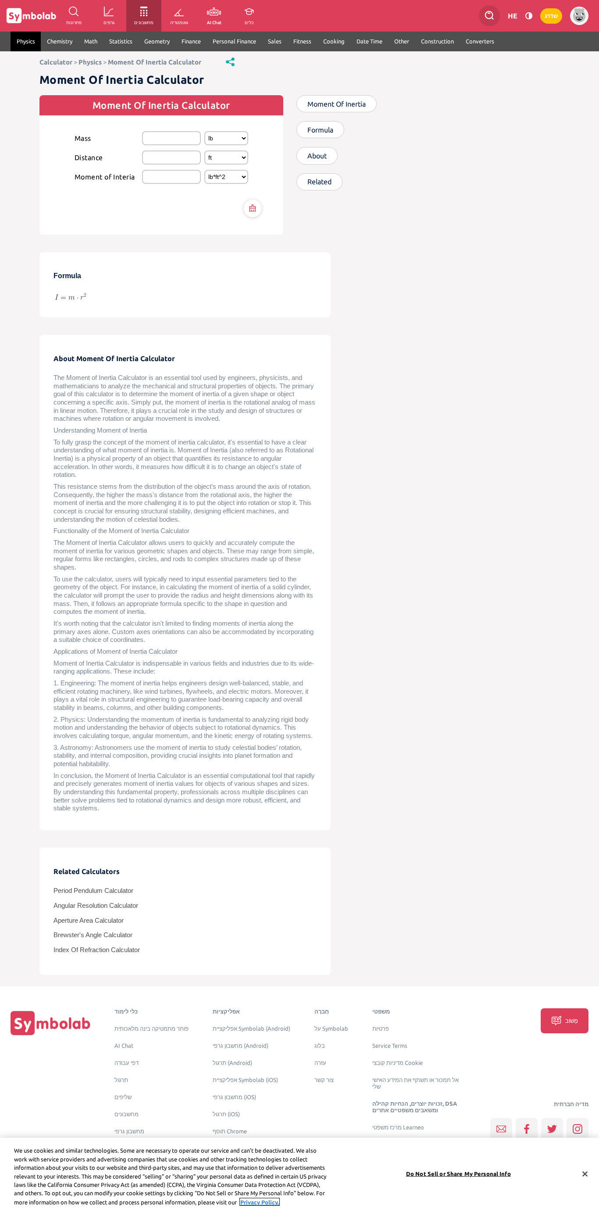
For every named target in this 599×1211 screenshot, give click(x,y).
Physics (26, 41)
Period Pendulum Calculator (93, 890)
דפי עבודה (126, 1063)
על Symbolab (331, 1028)
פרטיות (380, 1028)
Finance (191, 41)
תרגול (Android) (232, 1063)
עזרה (320, 1063)
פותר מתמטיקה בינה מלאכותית (151, 1028)
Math (90, 41)
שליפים (123, 1097)
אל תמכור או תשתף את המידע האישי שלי (415, 1083)
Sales (275, 41)
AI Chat (123, 1046)
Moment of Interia (105, 177)
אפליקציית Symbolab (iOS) (245, 1080)
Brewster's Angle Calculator (92, 935)
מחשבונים (126, 1114)
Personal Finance (234, 41)
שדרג (551, 16)
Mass (83, 138)
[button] (230, 61)
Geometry (157, 41)
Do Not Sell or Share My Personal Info (458, 1173)
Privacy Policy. (259, 1202)
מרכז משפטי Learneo (398, 1127)
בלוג (319, 1046)
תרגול (121, 1080)
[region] (299, 1174)
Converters (480, 41)
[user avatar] (579, 16)
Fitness (302, 41)
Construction (437, 41)
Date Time (369, 41)
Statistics (120, 41)
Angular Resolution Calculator (95, 905)
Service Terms (389, 1046)
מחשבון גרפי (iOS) (234, 1097)
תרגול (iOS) (226, 1114)
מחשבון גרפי (129, 1131)
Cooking (334, 41)
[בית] (50, 1023)
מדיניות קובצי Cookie (397, 1063)
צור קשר (324, 1080)
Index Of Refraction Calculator (96, 949)
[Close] (585, 1173)
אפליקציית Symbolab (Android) (251, 1028)
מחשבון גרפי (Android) (240, 1046)
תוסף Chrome (230, 1131)
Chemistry (59, 41)
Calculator (55, 62)
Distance (89, 157)
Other (401, 41)
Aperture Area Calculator (88, 920)
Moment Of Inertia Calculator (154, 62)
